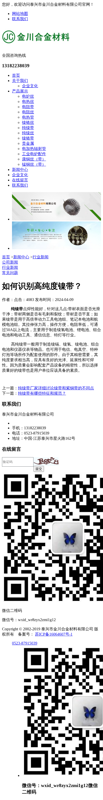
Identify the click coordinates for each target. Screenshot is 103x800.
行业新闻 (40, 257)
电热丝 (28, 101)
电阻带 (28, 107)
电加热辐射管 (34, 148)
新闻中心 (20, 169)
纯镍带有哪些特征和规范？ (42, 393)
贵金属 (28, 143)
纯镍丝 (28, 133)
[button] (46, 461)
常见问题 (10, 273)
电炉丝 (28, 96)
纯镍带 (28, 128)
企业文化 (30, 86)
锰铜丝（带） (34, 164)
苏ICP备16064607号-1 (53, 634)
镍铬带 (28, 138)
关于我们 (20, 80)
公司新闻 (10, 262)
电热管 (28, 117)
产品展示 (20, 91)
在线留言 (20, 180)
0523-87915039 (24, 643)
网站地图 (20, 13)
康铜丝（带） (34, 159)
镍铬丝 (28, 122)
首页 (16, 75)
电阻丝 (28, 112)
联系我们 (20, 19)
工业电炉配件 (34, 154)
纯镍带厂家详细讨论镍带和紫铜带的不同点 (56, 388)
